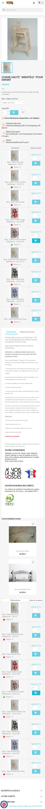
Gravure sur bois (22, 551)
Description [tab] (11, 332)
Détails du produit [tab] (27, 332)
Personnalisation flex (22, 589)
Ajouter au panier (13, 112)
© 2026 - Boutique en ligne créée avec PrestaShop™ (22, 806)
